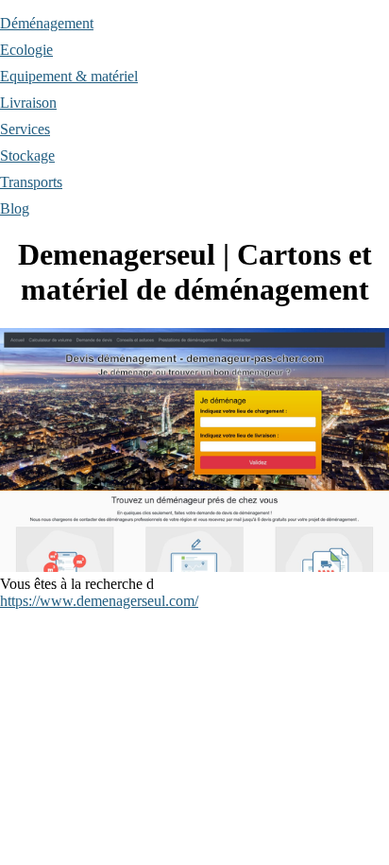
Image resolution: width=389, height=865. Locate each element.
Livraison (28, 103)
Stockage (27, 155)
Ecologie (26, 50)
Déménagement (46, 23)
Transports (31, 182)
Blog (14, 208)
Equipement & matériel (69, 76)
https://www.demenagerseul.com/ (99, 601)
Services (25, 129)
